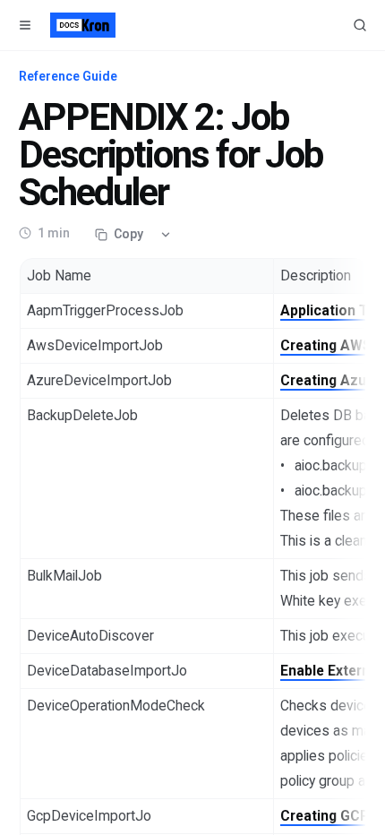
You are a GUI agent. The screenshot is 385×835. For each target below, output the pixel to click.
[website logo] (83, 25)
